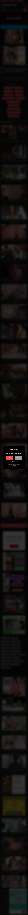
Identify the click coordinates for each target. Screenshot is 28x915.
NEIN (18, 457)
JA (10, 457)
